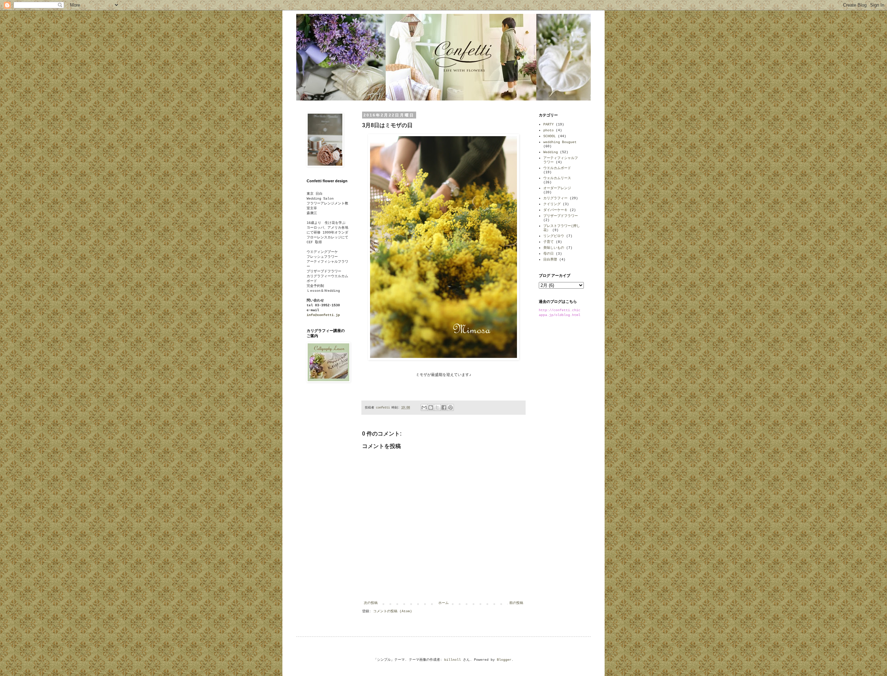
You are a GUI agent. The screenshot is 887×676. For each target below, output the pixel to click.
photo (548, 130)
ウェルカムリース (557, 178)
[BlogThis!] (430, 407)
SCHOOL (549, 136)
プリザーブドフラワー (560, 216)
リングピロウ (553, 236)
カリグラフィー (555, 198)
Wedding (550, 152)
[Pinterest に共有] (450, 407)
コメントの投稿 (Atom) (392, 611)
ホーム (443, 603)
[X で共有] (437, 407)
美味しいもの (553, 248)
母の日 (548, 254)
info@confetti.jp (323, 315)
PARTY (548, 124)
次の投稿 (371, 603)
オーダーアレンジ (557, 188)
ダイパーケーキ (555, 210)
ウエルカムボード (557, 168)
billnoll (452, 660)
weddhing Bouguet (560, 142)
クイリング (552, 204)
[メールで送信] (424, 407)
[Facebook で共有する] (443, 407)
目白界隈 (550, 260)
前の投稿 (516, 603)
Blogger (504, 660)
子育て (548, 242)
